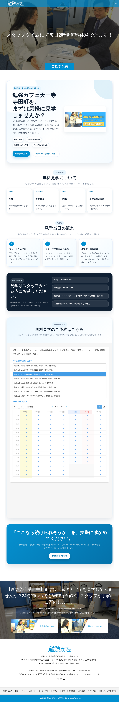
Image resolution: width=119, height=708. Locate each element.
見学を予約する (21, 154)
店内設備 (81, 691)
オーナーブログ (44, 691)
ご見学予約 (92, 691)
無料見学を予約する (59, 556)
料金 (16, 691)
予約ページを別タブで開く (46, 154)
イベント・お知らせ (28, 691)
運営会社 (56, 691)
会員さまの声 (7, 691)
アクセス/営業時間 (69, 691)
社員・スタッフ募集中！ (107, 691)
